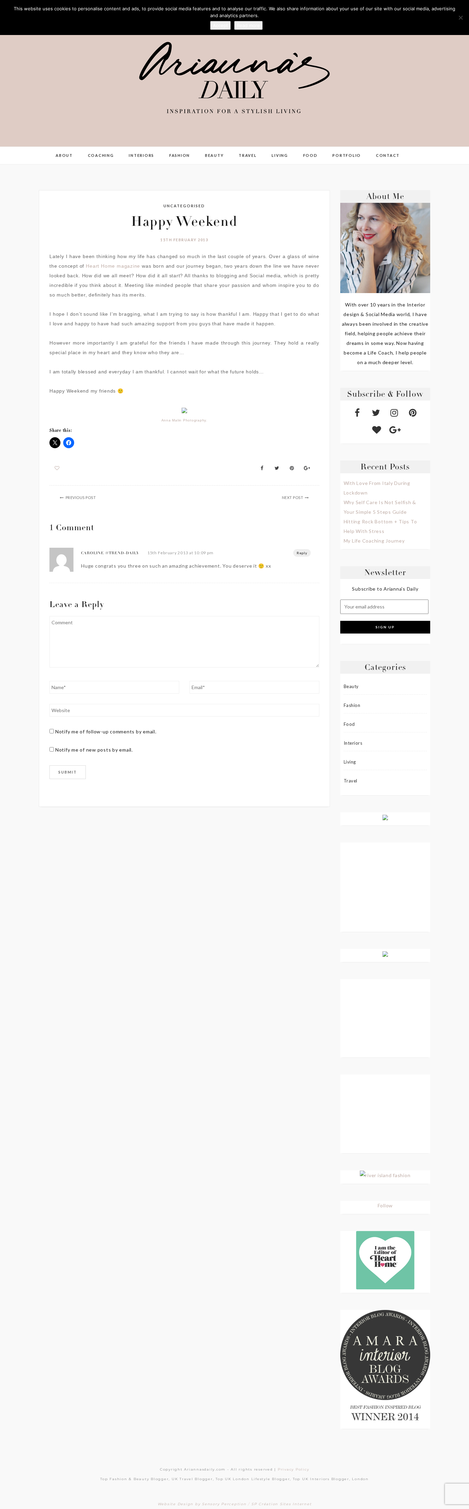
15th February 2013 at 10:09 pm (180, 552)
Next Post (293, 497)
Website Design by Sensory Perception (202, 1504)
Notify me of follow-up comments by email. (106, 731)
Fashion (179, 155)
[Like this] (57, 468)
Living (280, 155)
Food (310, 155)
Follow (385, 1205)
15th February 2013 (184, 239)
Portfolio (346, 155)
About (64, 155)
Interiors (141, 155)
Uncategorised (184, 206)
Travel (248, 155)
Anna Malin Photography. (184, 420)
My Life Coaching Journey (374, 541)
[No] (460, 17)
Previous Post (81, 497)
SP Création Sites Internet (281, 1504)
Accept (220, 25)
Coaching (101, 155)
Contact (388, 155)
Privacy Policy (293, 1469)
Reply (302, 553)
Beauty (214, 155)
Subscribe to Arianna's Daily (385, 589)
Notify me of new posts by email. (94, 750)
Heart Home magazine (113, 266)
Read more (248, 25)
